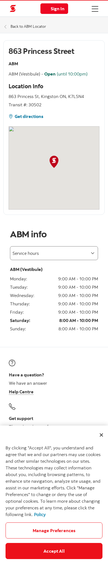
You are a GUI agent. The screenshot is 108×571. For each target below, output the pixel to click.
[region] (54, 498)
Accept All (54, 551)
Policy (40, 514)
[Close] (101, 435)
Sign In (58, 8)
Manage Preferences (54, 530)
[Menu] (95, 8)
